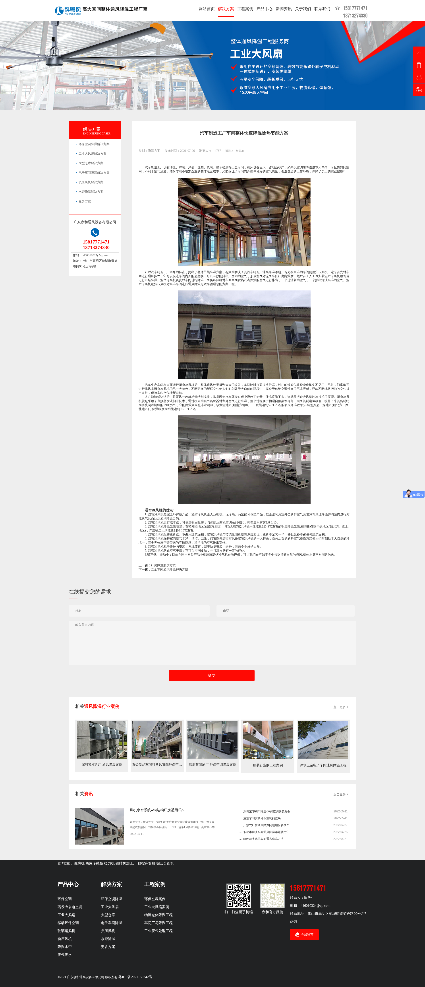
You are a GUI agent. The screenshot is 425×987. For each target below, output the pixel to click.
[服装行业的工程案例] (268, 740)
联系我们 (322, 9)
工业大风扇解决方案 (92, 153)
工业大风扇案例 (156, 907)
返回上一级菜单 (234, 150)
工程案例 (245, 9)
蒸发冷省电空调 (70, 907)
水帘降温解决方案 (91, 191)
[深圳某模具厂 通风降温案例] (102, 739)
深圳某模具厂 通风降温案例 (101, 764)
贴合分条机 (165, 863)
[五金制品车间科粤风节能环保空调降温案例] (157, 739)
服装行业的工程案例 (268, 765)
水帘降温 (108, 939)
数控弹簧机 (146, 863)
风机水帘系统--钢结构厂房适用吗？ (157, 810)
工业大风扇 (66, 915)
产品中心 (264, 9)
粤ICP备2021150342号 (135, 977)
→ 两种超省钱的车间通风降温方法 (261, 839)
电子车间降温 (111, 923)
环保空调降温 (111, 899)
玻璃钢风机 (66, 931)
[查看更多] (209, 834)
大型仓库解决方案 (91, 163)
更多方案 (85, 201)
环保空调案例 (155, 899)
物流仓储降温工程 (158, 915)
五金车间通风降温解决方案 (169, 569)
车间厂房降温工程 (158, 923)
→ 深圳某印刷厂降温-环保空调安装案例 (264, 811)
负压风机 (65, 939)
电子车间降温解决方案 (94, 172)
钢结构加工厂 (126, 863)
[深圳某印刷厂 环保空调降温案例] (212, 739)
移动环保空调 (68, 923)
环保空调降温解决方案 (94, 144)
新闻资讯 (284, 9)
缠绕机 (79, 863)
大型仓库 (108, 915)
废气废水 (65, 955)
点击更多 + (340, 707)
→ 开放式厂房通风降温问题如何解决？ (264, 825)
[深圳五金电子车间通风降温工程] (323, 740)
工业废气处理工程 (158, 931)
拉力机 (109, 863)
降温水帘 (65, 947)
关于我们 (303, 9)
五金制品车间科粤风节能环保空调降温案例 (163, 764)
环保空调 (65, 899)
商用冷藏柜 (94, 863)
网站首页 (207, 9)
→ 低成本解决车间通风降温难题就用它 (264, 832)
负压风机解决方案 (91, 182)
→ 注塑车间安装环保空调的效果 (260, 818)
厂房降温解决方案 (163, 565)
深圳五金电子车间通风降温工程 (323, 765)
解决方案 (226, 9)
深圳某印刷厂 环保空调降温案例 (212, 764)
